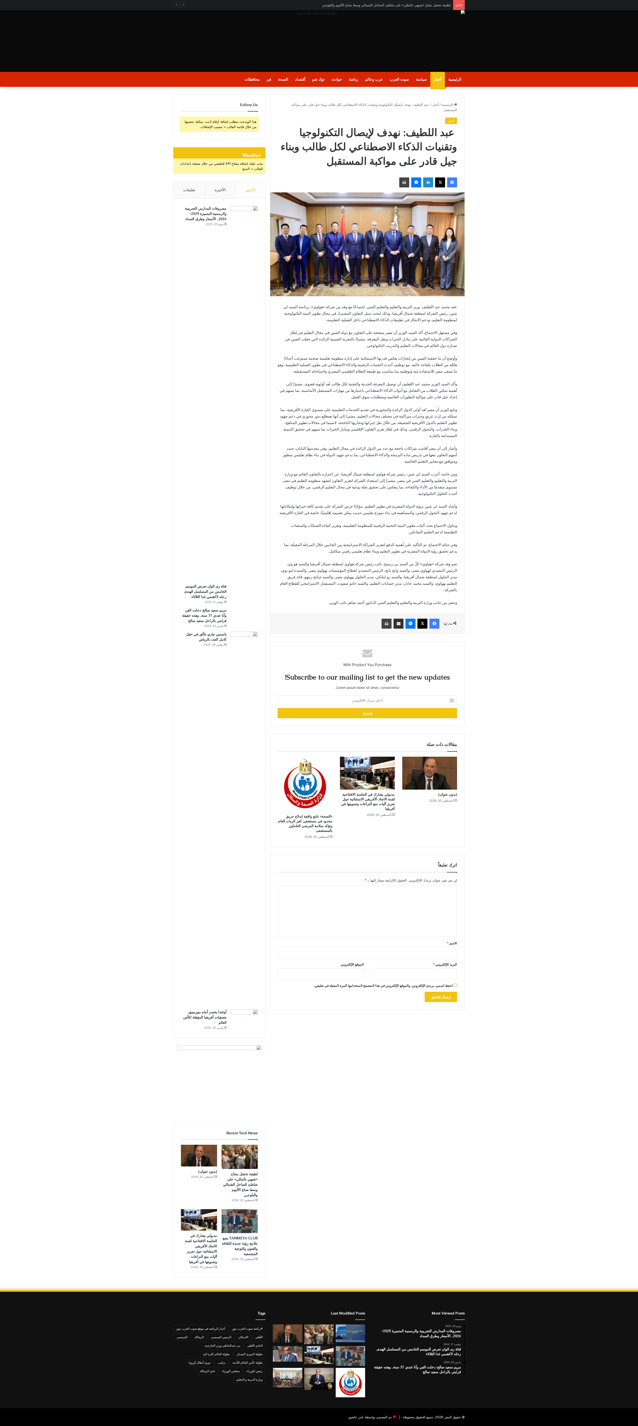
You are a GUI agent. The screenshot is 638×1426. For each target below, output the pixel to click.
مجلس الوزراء (230, 1371)
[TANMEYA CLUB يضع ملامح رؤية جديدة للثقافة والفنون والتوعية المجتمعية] (240, 1221)
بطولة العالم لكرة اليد (216, 1354)
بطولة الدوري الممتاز (250, 1354)
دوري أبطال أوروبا (200, 1362)
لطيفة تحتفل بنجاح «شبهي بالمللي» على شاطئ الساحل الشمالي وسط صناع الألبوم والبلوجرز (240, 1184)
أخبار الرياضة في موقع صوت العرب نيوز (200, 1328)
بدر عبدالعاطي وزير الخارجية (222, 1345)
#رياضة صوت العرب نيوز (247, 1328)
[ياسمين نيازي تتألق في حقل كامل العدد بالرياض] (244, 819)
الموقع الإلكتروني (352, 964)
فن (269, 79)
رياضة (353, 79)
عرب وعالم (374, 79)
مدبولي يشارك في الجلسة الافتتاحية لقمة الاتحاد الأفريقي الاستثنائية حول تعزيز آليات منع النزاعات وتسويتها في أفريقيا (368, 801)
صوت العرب (399, 79)
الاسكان (243, 1337)
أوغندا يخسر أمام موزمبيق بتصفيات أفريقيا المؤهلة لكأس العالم (205, 1017)
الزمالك (199, 1337)
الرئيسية (454, 79)
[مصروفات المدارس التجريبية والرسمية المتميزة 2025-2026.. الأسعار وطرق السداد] (244, 393)
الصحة (283, 79)
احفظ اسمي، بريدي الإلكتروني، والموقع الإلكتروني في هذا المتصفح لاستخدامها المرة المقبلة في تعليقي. (383, 986)
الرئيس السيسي (221, 1337)
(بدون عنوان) (447, 794)
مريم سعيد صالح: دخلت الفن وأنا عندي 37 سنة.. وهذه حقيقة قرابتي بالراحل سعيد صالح (204, 615)
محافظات (252, 79)
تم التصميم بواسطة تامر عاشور (370, 1417)
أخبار (437, 79)
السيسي (182, 1337)
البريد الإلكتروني (445, 964)
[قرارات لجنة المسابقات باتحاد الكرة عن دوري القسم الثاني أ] (350, 1333)
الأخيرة (220, 189)
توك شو (318, 79)
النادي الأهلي (255, 1345)
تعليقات (189, 189)
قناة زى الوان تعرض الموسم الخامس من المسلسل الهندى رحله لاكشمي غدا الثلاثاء (205, 591)
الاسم (452, 943)
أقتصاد (300, 79)
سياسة (421, 79)
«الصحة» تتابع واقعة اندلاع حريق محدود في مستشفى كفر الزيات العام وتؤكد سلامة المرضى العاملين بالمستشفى (305, 823)
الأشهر (250, 189)
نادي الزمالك (207, 1371)
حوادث (336, 79)
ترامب (222, 1362)
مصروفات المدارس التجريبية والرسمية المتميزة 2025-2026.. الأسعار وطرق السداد (206, 213)
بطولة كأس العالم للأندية (248, 1362)
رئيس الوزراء (254, 1371)
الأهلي (259, 1337)
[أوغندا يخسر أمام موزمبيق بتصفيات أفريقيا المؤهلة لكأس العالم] (244, 1018)
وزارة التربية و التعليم (249, 1379)
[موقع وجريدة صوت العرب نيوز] (319, 41)
